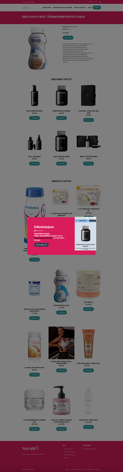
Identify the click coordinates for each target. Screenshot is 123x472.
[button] (41, 245)
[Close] (28, 218)
